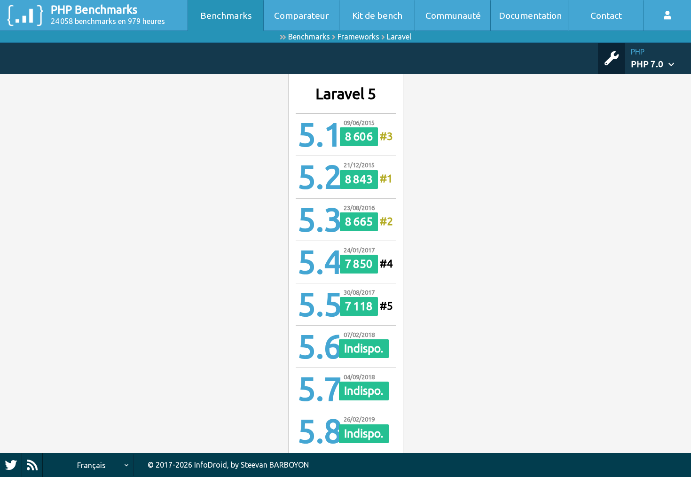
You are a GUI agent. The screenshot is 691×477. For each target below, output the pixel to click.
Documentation (530, 15)
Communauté (453, 15)
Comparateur (301, 15)
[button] (661, 58)
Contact (606, 15)
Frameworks (358, 36)
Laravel (399, 36)
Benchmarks (226, 15)
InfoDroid (210, 465)
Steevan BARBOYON (275, 465)
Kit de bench (377, 15)
